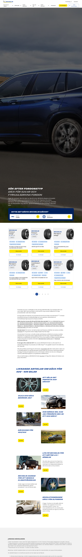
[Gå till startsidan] (8, 2)
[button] (25, 216)
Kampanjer (53, 5)
